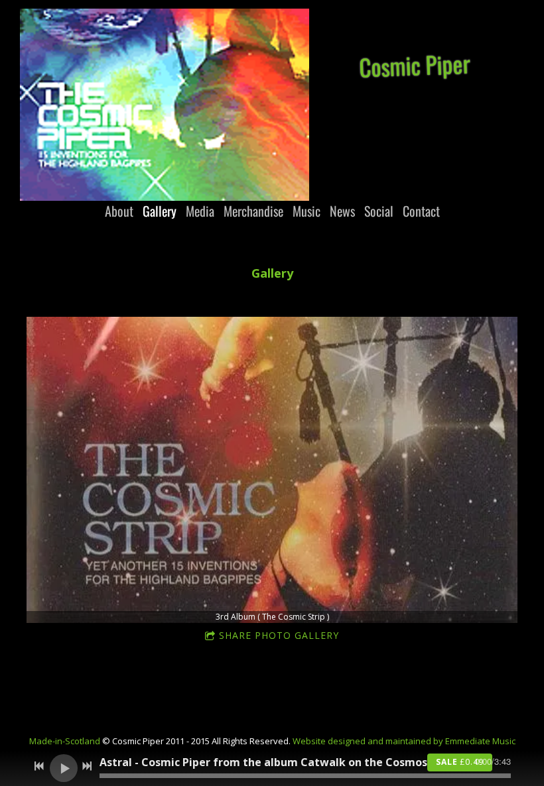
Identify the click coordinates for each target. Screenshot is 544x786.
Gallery (159, 211)
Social (378, 211)
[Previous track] (39, 766)
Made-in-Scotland (64, 741)
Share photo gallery (279, 635)
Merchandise (253, 211)
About (119, 211)
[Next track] (87, 766)
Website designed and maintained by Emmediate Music (404, 741)
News (342, 211)
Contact (421, 211)
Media (200, 211)
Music (306, 211)
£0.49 (460, 761)
